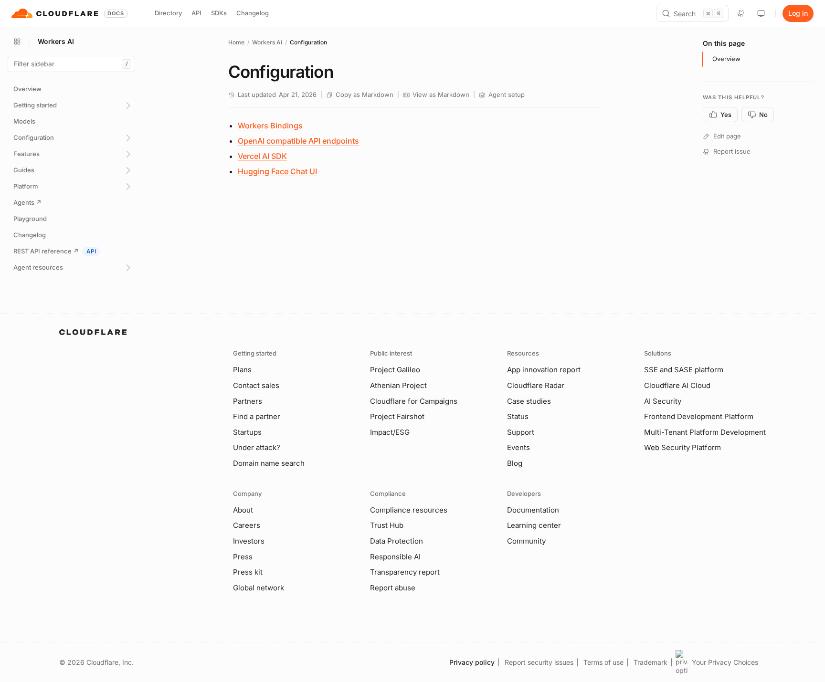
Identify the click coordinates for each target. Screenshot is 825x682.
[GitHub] (741, 13)
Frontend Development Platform (698, 416)
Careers (246, 525)
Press (243, 556)
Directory (168, 13)
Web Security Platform (682, 447)
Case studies (529, 401)
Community (526, 541)
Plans (242, 369)
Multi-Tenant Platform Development (705, 432)
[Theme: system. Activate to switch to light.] (761, 13)
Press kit (248, 572)
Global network (258, 587)
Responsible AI (395, 556)
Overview (726, 59)
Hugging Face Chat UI (277, 171)
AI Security (662, 401)
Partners (247, 401)
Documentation (533, 509)
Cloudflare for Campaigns (413, 401)
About (243, 509)
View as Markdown (440, 94)
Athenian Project (398, 385)
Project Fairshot (397, 416)
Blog (514, 463)
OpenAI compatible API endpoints (298, 141)
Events (518, 447)
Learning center (534, 525)
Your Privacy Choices (725, 662)
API (196, 13)
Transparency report (405, 572)
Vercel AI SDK (262, 156)
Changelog (252, 13)
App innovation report (544, 369)
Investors (248, 541)
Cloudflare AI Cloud (677, 385)
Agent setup (506, 94)
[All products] (17, 41)
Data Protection (396, 541)
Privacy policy (472, 662)
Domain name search (269, 463)
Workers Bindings (270, 125)
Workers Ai (267, 42)
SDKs (219, 13)
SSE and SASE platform (683, 369)
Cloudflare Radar (535, 385)
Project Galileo (395, 369)
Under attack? (256, 447)
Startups (247, 432)
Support (520, 432)
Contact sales (256, 385)
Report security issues (539, 662)
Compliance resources (408, 509)
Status (518, 416)
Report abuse (392, 587)
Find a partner (256, 416)
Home (236, 42)
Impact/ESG (390, 432)
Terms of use (603, 662)
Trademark (650, 662)
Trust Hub (386, 525)
